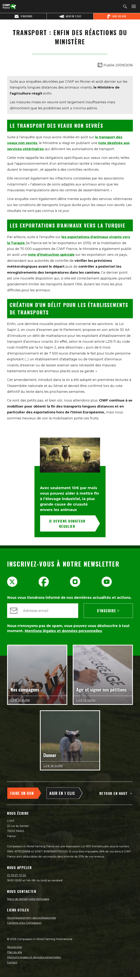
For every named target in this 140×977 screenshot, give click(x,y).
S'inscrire (106, 610)
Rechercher (14, 947)
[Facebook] (44, 582)
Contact (12, 962)
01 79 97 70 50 (16, 875)
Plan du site (14, 952)
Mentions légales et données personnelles (34, 957)
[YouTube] (107, 582)
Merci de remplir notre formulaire (28, 899)
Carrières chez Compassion (24, 923)
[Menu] (133, 6)
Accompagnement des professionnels (31, 917)
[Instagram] (75, 582)
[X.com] (12, 582)
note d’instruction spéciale (51, 255)
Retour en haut (113, 793)
